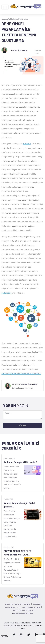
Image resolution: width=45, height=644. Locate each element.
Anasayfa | (6, 19)
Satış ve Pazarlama (19, 19)
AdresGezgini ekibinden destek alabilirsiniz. (21, 373)
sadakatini (7, 293)
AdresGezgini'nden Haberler (22, 613)
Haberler (7, 604)
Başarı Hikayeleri (34, 607)
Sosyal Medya (10, 607)
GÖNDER (22, 425)
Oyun (31, 610)
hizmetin (27, 143)
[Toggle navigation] (5, 7)
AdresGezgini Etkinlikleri (21, 604)
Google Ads (36, 604)
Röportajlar (21, 607)
